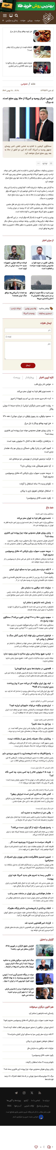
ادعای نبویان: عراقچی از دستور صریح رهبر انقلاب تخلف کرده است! (28, 1027)
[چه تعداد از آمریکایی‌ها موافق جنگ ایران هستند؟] (15, 282)
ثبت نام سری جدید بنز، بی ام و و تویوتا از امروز (31, 398)
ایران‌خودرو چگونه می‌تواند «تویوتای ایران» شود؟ (30, 705)
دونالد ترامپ (16, 308)
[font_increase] (51, 163)
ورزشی (29, 20)
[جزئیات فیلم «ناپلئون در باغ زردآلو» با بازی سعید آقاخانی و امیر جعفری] (42, 68)
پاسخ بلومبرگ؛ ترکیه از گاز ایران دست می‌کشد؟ (31, 827)
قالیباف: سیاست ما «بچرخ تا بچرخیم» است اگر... (29, 842)
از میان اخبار (47, 240)
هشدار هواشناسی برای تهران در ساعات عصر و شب (29, 893)
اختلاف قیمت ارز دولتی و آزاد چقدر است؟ (19, 49)
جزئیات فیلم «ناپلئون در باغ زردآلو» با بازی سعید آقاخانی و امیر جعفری (19, 65)
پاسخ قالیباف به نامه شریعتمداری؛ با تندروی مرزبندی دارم (27, 753)
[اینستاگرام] (24, 1092)
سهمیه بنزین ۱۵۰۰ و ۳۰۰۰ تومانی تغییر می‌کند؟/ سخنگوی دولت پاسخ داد (28, 619)
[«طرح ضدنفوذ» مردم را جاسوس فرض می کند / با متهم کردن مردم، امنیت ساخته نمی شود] (44, 993)
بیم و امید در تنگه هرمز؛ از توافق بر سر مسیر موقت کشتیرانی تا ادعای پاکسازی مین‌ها (41, 295)
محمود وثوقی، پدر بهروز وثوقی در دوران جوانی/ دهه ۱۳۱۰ (27, 416)
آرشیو (26, 1100)
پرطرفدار (29, 377)
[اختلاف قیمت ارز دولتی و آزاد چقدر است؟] (42, 52)
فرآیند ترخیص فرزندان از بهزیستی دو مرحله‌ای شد (30, 459)
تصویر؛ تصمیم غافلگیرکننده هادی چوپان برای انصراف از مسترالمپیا (29, 858)
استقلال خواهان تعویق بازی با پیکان (35, 491)
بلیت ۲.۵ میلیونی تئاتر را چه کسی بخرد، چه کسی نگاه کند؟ (29, 774)
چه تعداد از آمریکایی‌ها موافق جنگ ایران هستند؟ (16, 294)
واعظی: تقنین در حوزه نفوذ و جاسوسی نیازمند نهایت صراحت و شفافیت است (41, 265)
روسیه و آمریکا (29, 313)
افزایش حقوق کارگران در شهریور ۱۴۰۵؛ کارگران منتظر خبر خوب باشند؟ (19, 948)
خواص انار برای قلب (42, 384)
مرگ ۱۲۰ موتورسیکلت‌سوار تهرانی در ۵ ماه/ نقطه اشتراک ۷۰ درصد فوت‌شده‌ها (28, 1078)
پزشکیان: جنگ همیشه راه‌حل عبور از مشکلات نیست (29, 739)
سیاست (37, 20)
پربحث (16, 377)
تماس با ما (35, 1100)
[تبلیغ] (28, 6)
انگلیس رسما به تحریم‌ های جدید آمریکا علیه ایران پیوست (30, 877)
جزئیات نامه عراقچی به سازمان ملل (36, 588)
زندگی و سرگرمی (12, 20)
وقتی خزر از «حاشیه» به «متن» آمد (36, 813)
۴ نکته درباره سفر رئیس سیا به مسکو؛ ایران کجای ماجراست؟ (31, 571)
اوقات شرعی (29, 1106)
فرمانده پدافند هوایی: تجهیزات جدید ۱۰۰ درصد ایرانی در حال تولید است (15, 265)
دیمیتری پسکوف (45, 313)
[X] (31, 1092)
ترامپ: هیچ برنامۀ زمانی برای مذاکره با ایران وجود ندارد (27, 654)
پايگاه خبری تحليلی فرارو (23, 1112)
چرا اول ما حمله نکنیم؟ (41, 724)
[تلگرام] (16, 1092)
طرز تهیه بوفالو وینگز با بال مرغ (21, 31)
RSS (9, 1106)
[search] (16, 15)
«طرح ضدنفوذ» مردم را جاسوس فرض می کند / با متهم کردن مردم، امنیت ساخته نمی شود (19, 992)
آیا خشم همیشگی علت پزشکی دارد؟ (35, 466)
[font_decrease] (38, 163)
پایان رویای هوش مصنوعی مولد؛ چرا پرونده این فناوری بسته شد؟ (28, 534)
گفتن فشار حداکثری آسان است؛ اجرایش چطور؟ (31, 794)
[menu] (5, 15)
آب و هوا (17, 1106)
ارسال (28, 365)
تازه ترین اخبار (46, 377)
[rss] (39, 1092)
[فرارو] (47, 18)
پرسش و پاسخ (43, 1106)
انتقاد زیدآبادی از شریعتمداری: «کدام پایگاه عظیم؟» (29, 908)
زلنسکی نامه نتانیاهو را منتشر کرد (37, 602)
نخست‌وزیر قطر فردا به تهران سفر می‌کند (34, 391)
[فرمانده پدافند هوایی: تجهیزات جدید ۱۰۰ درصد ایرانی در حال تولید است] (15, 252)
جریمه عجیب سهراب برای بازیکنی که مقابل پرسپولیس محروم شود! (29, 553)
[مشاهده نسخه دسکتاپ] (11, 16)
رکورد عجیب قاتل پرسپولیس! (39, 498)
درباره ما (46, 1100)
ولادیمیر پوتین (30, 308)
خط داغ (49, 508)
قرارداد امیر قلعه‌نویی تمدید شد (38, 923)
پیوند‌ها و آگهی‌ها (14, 1100)
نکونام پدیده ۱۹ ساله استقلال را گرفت (35, 484)
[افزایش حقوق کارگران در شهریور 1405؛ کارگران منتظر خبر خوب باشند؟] (44, 950)
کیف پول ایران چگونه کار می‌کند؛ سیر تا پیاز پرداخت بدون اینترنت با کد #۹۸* (30, 685)
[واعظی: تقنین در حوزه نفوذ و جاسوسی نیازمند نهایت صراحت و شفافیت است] (41, 252)
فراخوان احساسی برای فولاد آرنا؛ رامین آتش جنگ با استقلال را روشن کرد (30, 637)
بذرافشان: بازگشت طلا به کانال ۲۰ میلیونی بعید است (29, 441)
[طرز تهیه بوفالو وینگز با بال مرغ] (42, 36)
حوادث (22, 20)
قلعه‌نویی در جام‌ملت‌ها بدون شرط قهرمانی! (33, 668)
